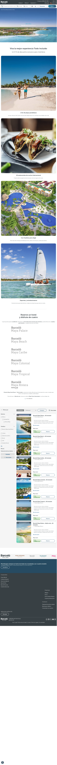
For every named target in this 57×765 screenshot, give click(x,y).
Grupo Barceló (4, 577)
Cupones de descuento (49, 598)
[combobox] (10, 6)
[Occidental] (43, 556)
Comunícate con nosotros (47, 608)
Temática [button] (3, 426)
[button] (51, 1)
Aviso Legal (14, 622)
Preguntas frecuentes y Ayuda (48, 604)
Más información (36, 425)
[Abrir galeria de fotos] (30, 415)
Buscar (52, 6)
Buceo (4, 438)
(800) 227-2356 (45, 1)
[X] (51, 619)
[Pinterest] (55, 619)
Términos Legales (34, 622)
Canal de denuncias (5, 586)
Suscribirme (5, 567)
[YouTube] (53, 619)
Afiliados (46, 592)
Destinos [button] (3, 414)
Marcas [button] (2, 448)
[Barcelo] (32, 556)
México (4, 416)
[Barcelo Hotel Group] (4, 619)
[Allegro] (54, 556)
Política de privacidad (22, 622)
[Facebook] (47, 619)
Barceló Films (3, 583)
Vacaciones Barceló (5, 581)
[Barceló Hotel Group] (4, 2)
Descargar (5, 614)
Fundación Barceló (5, 579)
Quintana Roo (7, 419)
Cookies (29, 622)
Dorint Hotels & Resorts (49, 596)
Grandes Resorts (6, 443)
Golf (4, 440)
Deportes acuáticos (7, 435)
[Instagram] (49, 619)
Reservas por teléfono (46, 606)
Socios (46, 594)
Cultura (4, 433)
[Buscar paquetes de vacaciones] (2, 6)
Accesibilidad (42, 622)
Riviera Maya (8, 421)
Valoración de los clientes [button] (7, 451)
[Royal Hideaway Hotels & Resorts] (19, 556)
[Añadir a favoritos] (17, 415)
